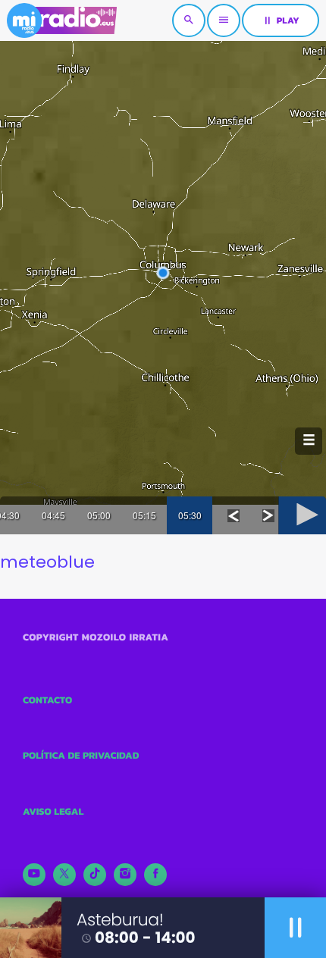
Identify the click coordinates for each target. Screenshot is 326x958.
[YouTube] (34, 874)
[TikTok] (94, 874)
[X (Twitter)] (64, 874)
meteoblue (47, 562)
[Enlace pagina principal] (62, 20)
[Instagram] (125, 874)
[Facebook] (155, 874)
